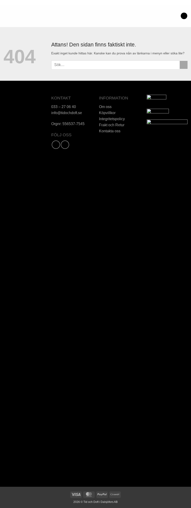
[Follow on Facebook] (56, 144)
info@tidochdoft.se (66, 113)
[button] (5, 16)
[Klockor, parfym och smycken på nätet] (78, 16)
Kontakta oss (109, 131)
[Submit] (184, 65)
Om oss (105, 107)
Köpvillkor (107, 113)
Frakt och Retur (111, 125)
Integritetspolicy (112, 119)
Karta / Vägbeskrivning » (23, 145)
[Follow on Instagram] (65, 144)
